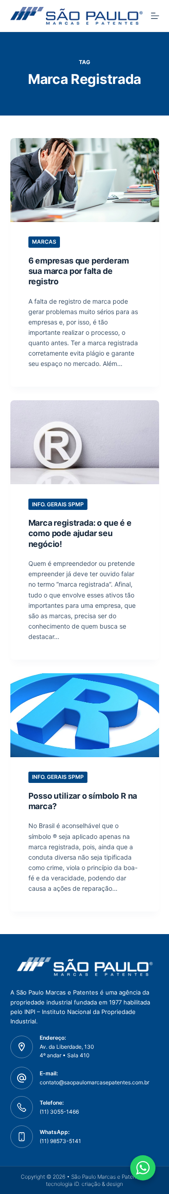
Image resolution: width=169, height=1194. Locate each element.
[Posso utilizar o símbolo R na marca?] (84, 715)
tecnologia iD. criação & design (84, 1183)
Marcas (44, 241)
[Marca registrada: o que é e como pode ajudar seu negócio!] (84, 442)
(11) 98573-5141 (60, 1141)
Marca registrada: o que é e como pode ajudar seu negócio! (80, 533)
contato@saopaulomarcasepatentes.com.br (94, 1082)
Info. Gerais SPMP (58, 504)
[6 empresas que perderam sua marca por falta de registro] (84, 180)
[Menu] (155, 16)
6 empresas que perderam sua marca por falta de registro (78, 271)
